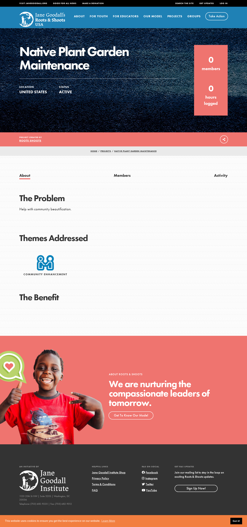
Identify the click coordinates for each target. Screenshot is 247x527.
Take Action (217, 16)
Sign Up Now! (196, 488)
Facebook (152, 472)
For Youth (99, 16)
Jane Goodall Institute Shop (109, 472)
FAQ (95, 490)
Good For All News (64, 3)
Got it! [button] (236, 521)
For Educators (126, 16)
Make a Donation (93, 3)
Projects (174, 16)
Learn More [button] (108, 520)
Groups (194, 16)
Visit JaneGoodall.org (33, 3)
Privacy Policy (100, 478)
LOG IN (224, 3)
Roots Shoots (30, 140)
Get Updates (206, 3)
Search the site (184, 3)
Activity (221, 175)
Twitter (150, 484)
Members (122, 175)
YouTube (151, 490)
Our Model (152, 16)
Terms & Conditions (103, 484)
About (79, 16)
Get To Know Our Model (131, 415)
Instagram (151, 478)
